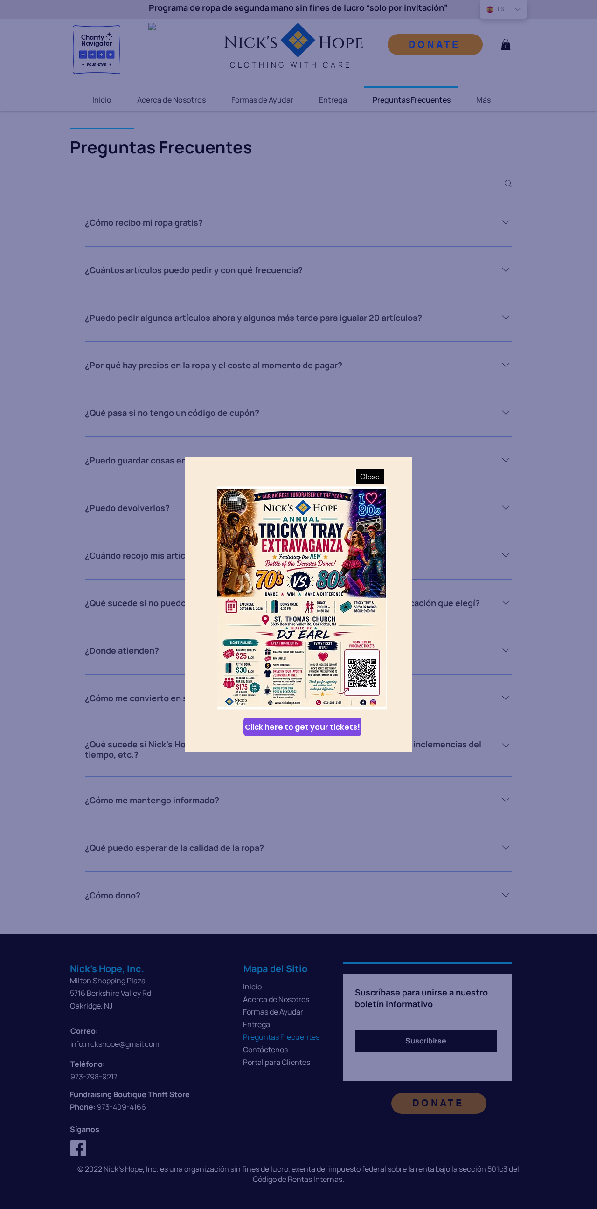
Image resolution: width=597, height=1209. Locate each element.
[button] (369, 476)
